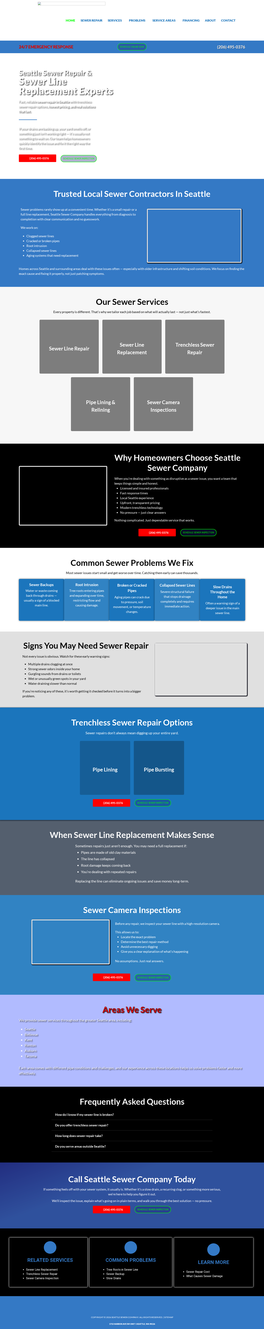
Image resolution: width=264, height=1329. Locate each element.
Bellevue (31, 1034)
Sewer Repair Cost (198, 1271)
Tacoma (30, 1056)
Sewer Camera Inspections (132, 910)
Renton (30, 1045)
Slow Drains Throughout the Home (222, 592)
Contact (228, 20)
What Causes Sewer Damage (204, 1276)
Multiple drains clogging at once (50, 664)
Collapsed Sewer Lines (177, 585)
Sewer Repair (91, 20)
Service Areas (163, 20)
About (210, 20)
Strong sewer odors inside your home (54, 669)
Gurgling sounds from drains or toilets (54, 674)
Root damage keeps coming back (106, 865)
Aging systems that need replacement (52, 255)
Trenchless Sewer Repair (41, 1274)
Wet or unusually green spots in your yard (57, 679)
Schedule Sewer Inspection (78, 158)
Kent (28, 1040)
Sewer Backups (41, 585)
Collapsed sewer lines (41, 251)
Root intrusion (36, 246)
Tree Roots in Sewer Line (122, 1269)
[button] (115, 20)
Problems (137, 20)
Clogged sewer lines (40, 236)
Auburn (30, 1050)
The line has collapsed (98, 859)
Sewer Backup (115, 1274)
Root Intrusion (86, 585)
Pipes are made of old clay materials (108, 852)
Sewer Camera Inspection (42, 1278)
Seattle (30, 1029)
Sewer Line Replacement (42, 1269)
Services (115, 20)
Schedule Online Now (132, 47)
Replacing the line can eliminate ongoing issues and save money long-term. (132, 881)
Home (70, 20)
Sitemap (168, 1317)
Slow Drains (113, 1278)
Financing (191, 20)
